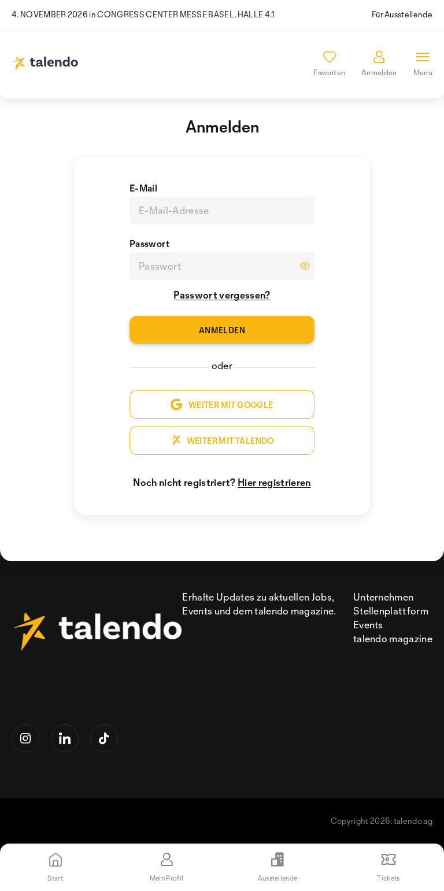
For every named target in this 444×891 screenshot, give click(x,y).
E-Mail (143, 188)
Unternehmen (383, 597)
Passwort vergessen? (221, 295)
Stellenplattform (390, 611)
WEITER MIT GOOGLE (230, 405)
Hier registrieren (274, 482)
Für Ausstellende (402, 14)
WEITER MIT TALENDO (230, 441)
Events (368, 624)
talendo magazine (392, 638)
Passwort (150, 243)
